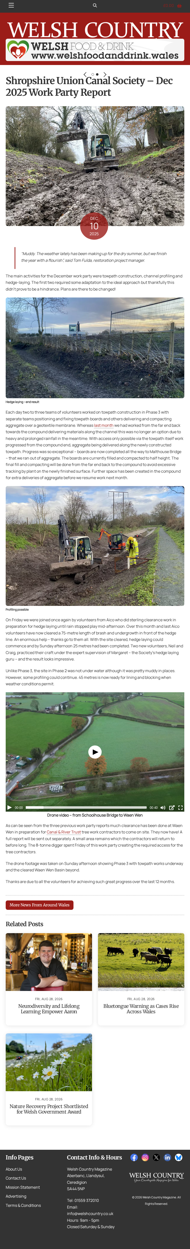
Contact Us (16, 1178)
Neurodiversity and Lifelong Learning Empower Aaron (48, 1009)
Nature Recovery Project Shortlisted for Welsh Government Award (49, 1109)
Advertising (16, 1196)
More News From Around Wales (40, 904)
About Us (14, 1169)
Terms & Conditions (23, 1205)
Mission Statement (23, 1187)
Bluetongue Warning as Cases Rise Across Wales (141, 1009)
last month (104, 425)
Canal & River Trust (64, 832)
